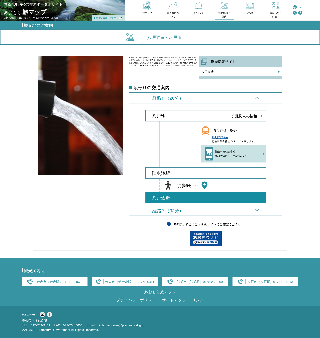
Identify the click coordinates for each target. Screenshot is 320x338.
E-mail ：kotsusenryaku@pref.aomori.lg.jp (115, 325)
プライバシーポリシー (136, 299)
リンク (198, 299)
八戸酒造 (207, 71)
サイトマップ (174, 299)
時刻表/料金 (220, 137)
